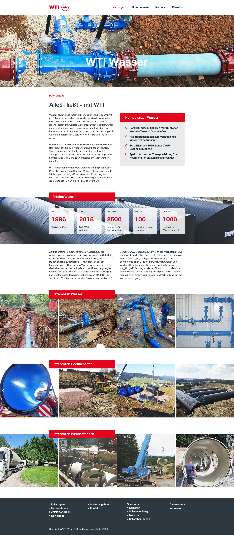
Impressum (176, 508)
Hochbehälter (57, 95)
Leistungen (118, 7)
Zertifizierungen (60, 512)
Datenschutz (177, 504)
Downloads (57, 516)
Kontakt (177, 7)
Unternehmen (140, 7)
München (134, 515)
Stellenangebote (100, 504)
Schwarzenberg (138, 511)
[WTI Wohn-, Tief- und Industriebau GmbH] (59, 7)
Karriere (160, 7)
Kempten (134, 508)
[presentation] (3, 321)
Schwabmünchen (139, 519)
